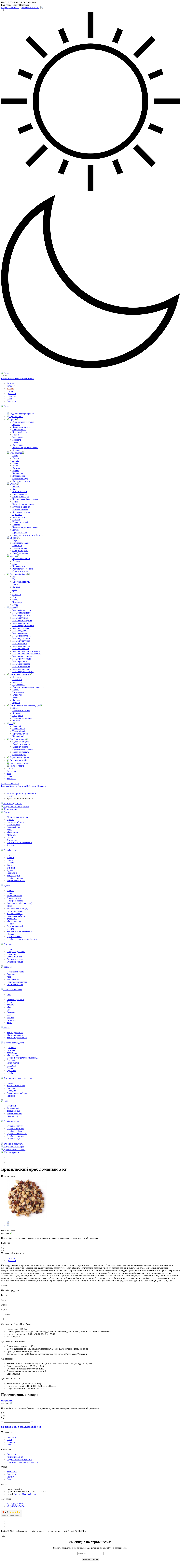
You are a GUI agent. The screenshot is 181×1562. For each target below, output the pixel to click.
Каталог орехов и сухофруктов (21, 793)
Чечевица (17, 602)
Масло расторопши (21, 659)
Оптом (10, 391)
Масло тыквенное (21, 666)
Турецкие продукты (19, 757)
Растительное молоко (22, 569)
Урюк (15, 465)
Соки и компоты (20, 571)
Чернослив (17, 473)
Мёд (14, 563)
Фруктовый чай (20, 734)
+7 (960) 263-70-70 (10, 783)
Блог (9, 773)
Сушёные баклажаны (22, 749)
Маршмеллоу (18, 684)
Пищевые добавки (21, 543)
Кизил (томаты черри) (23, 504)
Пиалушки (17, 715)
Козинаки (17, 679)
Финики (16, 468)
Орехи (12, 419)
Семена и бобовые (18, 574)
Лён (14, 576)
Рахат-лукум (18, 692)
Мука (15, 605)
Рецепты (11, 1442)
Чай (11, 723)
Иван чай (16, 726)
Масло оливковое (20, 648)
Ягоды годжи (18, 476)
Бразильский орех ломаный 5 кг (21, 1426)
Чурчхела (16, 700)
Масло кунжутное (21, 641)
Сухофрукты (15, 453)
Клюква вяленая (20, 509)
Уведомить (6, 1253)
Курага (15, 460)
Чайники (16, 720)
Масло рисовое (19, 661)
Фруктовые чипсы (21, 481)
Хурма (15, 471)
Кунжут (16, 587)
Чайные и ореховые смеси (25, 447)
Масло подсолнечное (22, 656)
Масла (12, 607)
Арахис (16, 424)
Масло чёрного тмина (23, 671)
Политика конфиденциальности (22, 1462)
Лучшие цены (16, 416)
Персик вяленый (20, 522)
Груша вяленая (19, 494)
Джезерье (16, 677)
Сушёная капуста (20, 741)
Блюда (15, 708)
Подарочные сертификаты (22, 413)
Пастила (16, 689)
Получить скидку (90, 1559)
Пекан (15, 442)
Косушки (16, 713)
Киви (15, 502)
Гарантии (11, 396)
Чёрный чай (18, 736)
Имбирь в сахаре (20, 496)
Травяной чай (19, 731)
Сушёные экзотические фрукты (27, 535)
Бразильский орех (21, 427)
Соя (14, 597)
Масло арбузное (20, 618)
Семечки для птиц (21, 582)
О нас (9, 398)
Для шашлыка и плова (20, 763)
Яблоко (16, 530)
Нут (14, 579)
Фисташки (17, 445)
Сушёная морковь (21, 744)
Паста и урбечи (16, 766)
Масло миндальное (21, 646)
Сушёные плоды (20, 478)
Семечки (16, 594)
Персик (16, 463)
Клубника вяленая (21, 507)
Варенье (16, 561)
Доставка (11, 393)
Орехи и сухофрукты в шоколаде (28, 687)
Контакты (11, 401)
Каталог (11, 383)
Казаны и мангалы (21, 710)
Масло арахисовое (21, 615)
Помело (16, 525)
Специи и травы (20, 550)
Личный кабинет (15, 1457)
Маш (14, 589)
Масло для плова (20, 628)
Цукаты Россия (19, 532)
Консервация (18, 566)
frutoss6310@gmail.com (25, 1494)
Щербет (16, 702)
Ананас (16, 486)
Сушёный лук (19, 754)
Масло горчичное (20, 623)
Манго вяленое (19, 517)
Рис (14, 592)
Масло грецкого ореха (23, 625)
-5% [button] (3, 1536)
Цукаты (13, 484)
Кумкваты (17, 514)
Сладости (17, 695)
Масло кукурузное (21, 638)
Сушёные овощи (20, 553)
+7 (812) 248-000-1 (15, 1504)
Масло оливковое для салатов (26, 653)
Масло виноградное (22, 620)
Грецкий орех (19, 429)
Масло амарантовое (21, 613)
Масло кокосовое (20, 633)
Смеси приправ (19, 548)
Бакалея (13, 556)
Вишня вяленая (19, 491)
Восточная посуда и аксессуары (24, 705)
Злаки (15, 584)
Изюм (15, 455)
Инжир (15, 458)
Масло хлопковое (20, 669)
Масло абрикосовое (21, 610)
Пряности (17, 545)
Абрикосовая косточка (23, 422)
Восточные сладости (19, 674)
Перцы (15, 540)
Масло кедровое (20, 630)
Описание (12, 1258)
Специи (13, 538)
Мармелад (17, 682)
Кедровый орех (19, 432)
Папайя (16, 519)
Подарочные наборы (22, 718)
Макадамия (17, 437)
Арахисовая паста (21, 558)
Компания (12, 1471)
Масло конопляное (21, 636)
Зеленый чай (18, 728)
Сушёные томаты (20, 752)
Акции (10, 388)
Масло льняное (19, 643)
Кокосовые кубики (21, 512)
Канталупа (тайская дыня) (25, 499)
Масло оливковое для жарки (26, 651)
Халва (15, 697)
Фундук (16, 450)
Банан (15, 489)
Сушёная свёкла (20, 747)
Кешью (15, 434)
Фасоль (16, 599)
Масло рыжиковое (21, 664)
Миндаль (16, 440)
